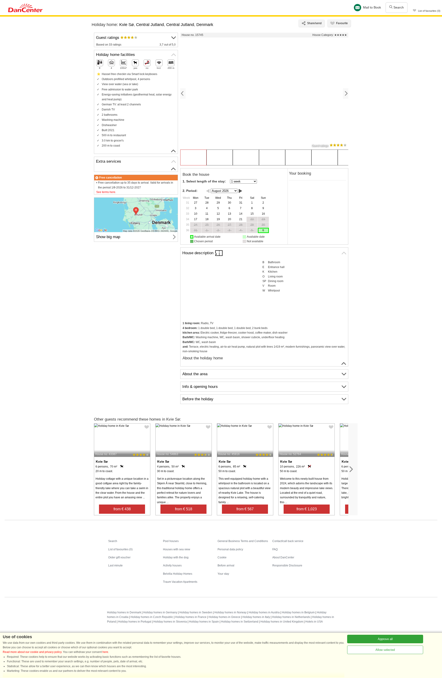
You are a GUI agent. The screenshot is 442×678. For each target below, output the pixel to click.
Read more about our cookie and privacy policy (32, 652)
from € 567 (245, 509)
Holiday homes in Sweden (195, 612)
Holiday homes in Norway (230, 612)
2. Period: (190, 191)
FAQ (275, 549)
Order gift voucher (119, 557)
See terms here (105, 192)
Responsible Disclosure (287, 565)
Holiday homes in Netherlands (291, 617)
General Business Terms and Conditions (243, 541)
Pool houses (171, 541)
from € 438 (122, 509)
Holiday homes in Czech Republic (152, 617)
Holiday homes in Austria (264, 612)
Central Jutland (150, 24)
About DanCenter (283, 557)
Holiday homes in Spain (204, 621)
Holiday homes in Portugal (134, 621)
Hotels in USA (314, 621)
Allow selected (385, 650)
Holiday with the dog (176, 557)
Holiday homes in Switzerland (239, 621)
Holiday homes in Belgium (298, 612)
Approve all (385, 639)
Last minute (115, 565)
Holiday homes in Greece (224, 617)
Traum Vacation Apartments (180, 581)
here (105, 652)
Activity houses (172, 565)
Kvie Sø (126, 24)
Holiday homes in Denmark (124, 612)
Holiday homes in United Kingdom (281, 621)
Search (398, 7)
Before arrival (226, 565)
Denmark (204, 24)
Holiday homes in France (190, 617)
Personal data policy (230, 549)
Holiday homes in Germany (160, 612)
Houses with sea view (176, 549)
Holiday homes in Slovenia (170, 621)
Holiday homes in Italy (256, 617)
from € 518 (183, 509)
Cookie (222, 557)
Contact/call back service (287, 541)
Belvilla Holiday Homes (177, 573)
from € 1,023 (307, 509)
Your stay (223, 573)
